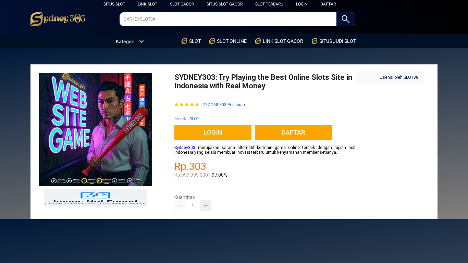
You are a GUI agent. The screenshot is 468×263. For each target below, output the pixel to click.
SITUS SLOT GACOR (225, 4)
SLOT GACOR (182, 4)
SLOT (194, 118)
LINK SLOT (147, 4)
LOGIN (302, 4)
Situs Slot (114, 4)
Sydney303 (184, 147)
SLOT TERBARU (269, 4)
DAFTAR (328, 4)
